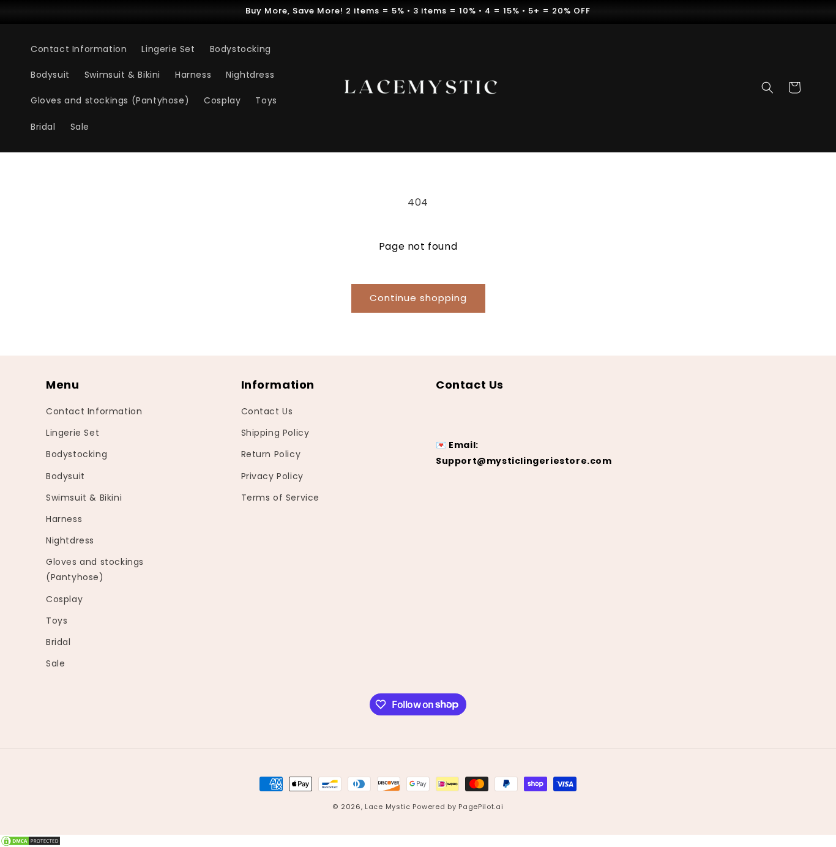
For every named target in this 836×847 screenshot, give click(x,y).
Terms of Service (280, 497)
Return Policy (271, 455)
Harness (64, 519)
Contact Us (267, 411)
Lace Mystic (388, 807)
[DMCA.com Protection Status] (418, 841)
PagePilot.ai (480, 807)
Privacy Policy (272, 476)
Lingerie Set (72, 433)
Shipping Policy (275, 433)
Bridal (58, 642)
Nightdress (70, 540)
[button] (767, 87)
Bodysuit (65, 476)
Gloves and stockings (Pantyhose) (95, 569)
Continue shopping (418, 297)
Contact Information (94, 411)
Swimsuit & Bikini (84, 497)
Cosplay (64, 599)
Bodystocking (76, 455)
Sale (55, 663)
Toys (56, 620)
